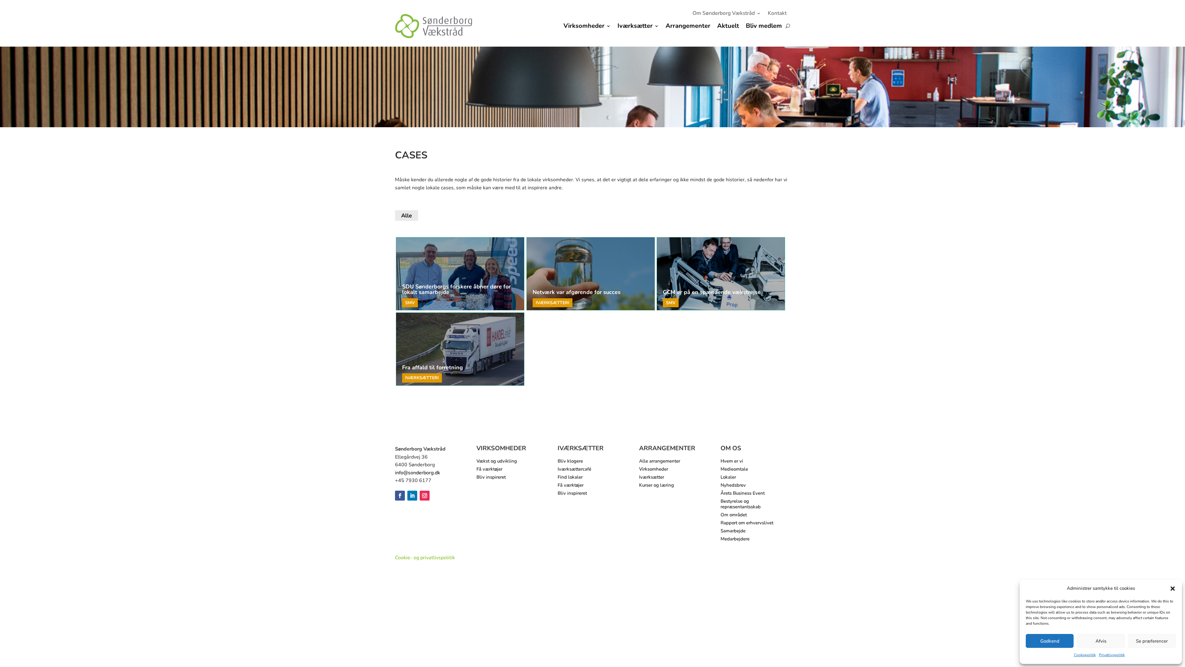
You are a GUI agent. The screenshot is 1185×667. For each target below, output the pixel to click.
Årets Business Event (743, 493)
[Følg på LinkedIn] (412, 496)
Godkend (1049, 641)
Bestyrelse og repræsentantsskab (741, 504)
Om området (734, 515)
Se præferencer (1152, 641)
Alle (406, 215)
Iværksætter (635, 27)
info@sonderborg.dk (417, 472)
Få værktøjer (489, 469)
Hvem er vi (732, 461)
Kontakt (777, 14)
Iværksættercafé (574, 469)
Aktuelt (728, 27)
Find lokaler (570, 477)
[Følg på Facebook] (400, 496)
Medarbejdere (735, 539)
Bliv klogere (570, 461)
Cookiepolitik (1085, 654)
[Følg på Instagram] (425, 496)
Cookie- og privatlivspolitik (425, 557)
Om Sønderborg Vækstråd (723, 14)
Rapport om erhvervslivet (747, 523)
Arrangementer (688, 27)
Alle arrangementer (659, 461)
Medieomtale (734, 469)
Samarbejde (733, 531)
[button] (1173, 588)
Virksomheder (584, 27)
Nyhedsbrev (733, 485)
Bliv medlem (764, 27)
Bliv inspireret (491, 477)
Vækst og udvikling (496, 461)
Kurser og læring (656, 485)
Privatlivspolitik (1112, 654)
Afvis (1101, 641)
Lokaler (728, 477)
